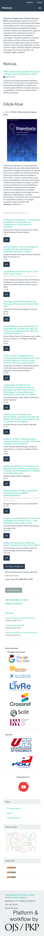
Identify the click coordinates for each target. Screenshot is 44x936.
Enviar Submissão (13, 590)
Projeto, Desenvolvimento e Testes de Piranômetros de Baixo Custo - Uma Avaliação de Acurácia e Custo (21, 520)
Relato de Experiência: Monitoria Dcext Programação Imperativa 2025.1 (21, 543)
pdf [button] (6, 240)
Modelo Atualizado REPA (14, 625)
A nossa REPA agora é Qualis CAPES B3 (20, 618)
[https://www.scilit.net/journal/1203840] (19, 712)
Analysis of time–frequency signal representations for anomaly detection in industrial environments (22, 441)
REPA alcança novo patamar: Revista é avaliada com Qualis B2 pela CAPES (21, 72)
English (9, 813)
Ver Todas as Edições (13, 566)
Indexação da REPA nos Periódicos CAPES (21, 632)
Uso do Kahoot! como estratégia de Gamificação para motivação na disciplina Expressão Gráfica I (20, 249)
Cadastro (29, 2)
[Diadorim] (18, 668)
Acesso (39, 2)
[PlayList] (23, 786)
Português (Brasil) (14, 808)
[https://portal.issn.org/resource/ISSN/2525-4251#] (20, 722)
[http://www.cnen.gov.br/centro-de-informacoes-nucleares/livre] (20, 685)
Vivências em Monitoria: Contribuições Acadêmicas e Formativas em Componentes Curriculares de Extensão (21, 223)
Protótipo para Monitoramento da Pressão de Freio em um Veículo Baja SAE (20, 303)
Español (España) (13, 818)
